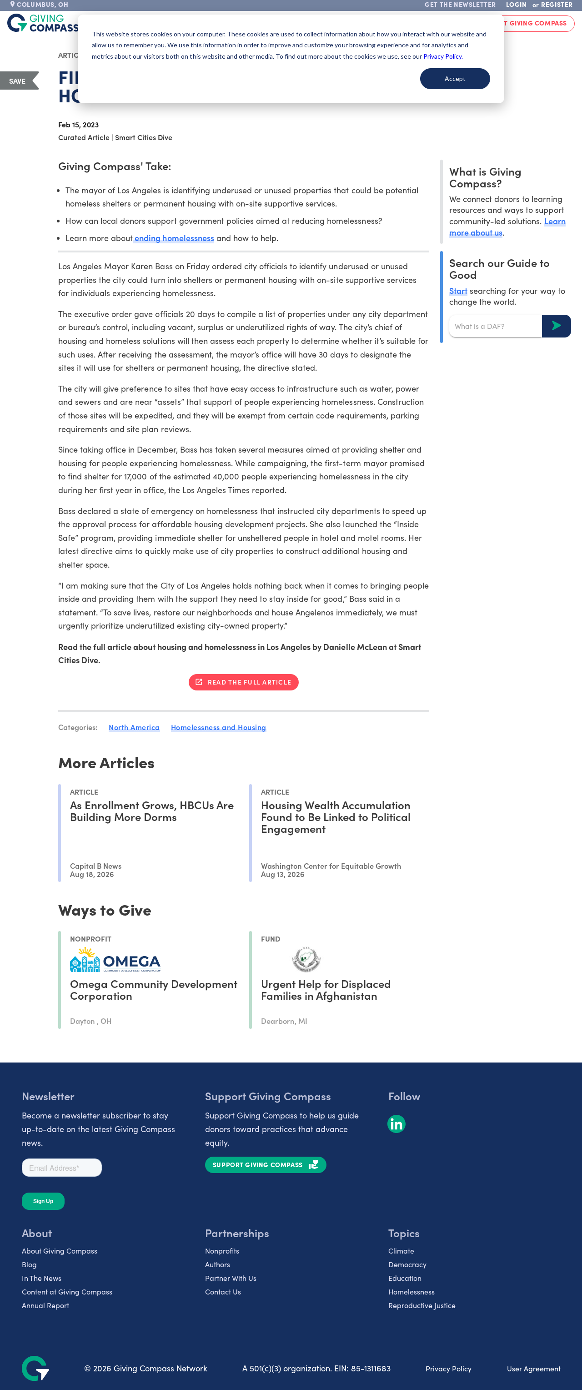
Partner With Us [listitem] (230, 1278)
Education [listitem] (404, 1278)
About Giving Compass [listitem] (59, 1250)
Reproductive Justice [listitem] (422, 1305)
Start (458, 290)
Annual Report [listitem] (45, 1305)
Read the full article (249, 681)
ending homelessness (173, 237)
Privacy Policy (449, 1368)
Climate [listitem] (401, 1250)
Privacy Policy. (443, 56)
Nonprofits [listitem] (222, 1250)
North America (134, 727)
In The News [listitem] (41, 1278)
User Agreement (534, 1368)
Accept (455, 78)
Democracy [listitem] (407, 1264)
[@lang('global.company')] (43, 23)
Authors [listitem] (217, 1264)
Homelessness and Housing (218, 727)
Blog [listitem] (29, 1264)
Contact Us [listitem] (223, 1291)
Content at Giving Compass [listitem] (67, 1291)
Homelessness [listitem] (411, 1291)
